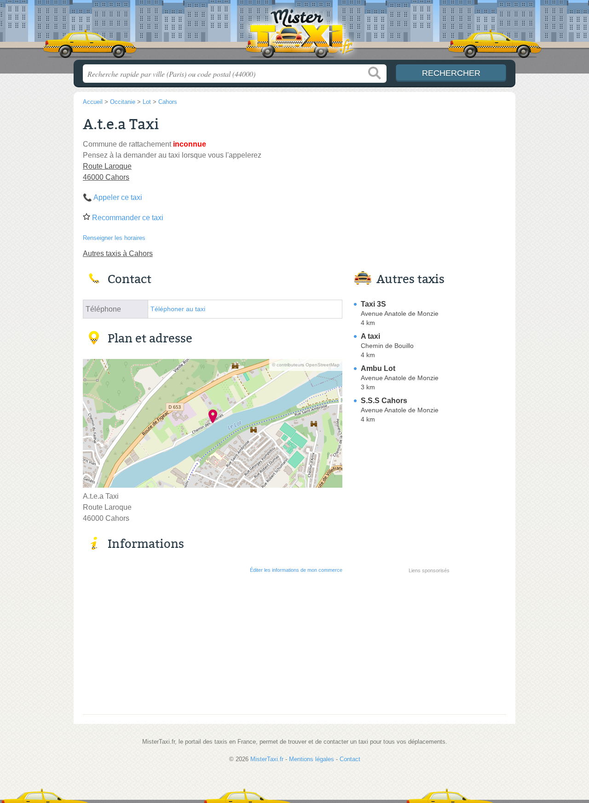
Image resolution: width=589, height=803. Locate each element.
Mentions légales (311, 759)
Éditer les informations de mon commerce (296, 570)
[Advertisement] (429, 640)
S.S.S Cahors (384, 400)
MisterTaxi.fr (294, 32)
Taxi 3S (373, 304)
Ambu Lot (378, 368)
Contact (350, 759)
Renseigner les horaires (114, 237)
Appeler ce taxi (117, 197)
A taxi (370, 336)
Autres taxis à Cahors (118, 253)
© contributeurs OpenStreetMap (306, 364)
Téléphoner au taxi (177, 309)
